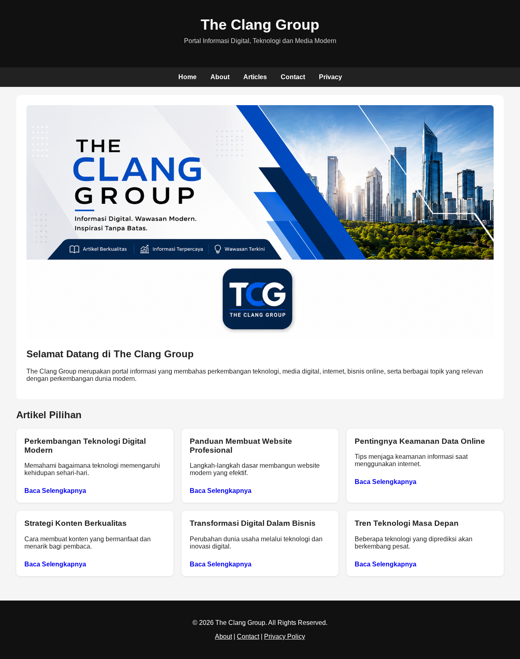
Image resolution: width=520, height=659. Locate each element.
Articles (255, 76)
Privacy (330, 76)
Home (187, 76)
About (220, 76)
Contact (293, 76)
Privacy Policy (284, 636)
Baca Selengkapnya (55, 490)
